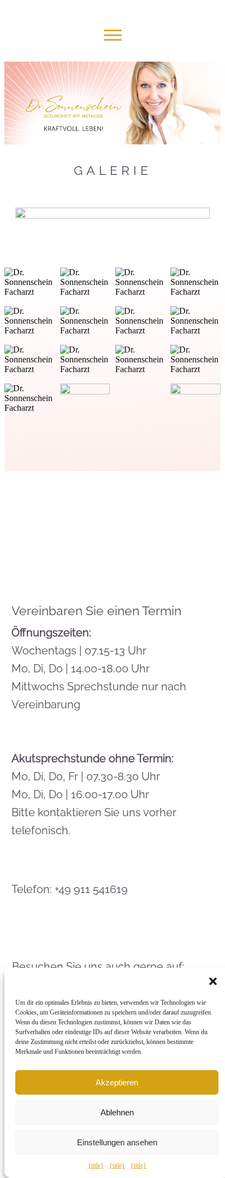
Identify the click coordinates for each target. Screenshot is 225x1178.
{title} (96, 1165)
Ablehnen (117, 1112)
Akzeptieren (117, 1082)
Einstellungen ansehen (117, 1142)
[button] (213, 981)
